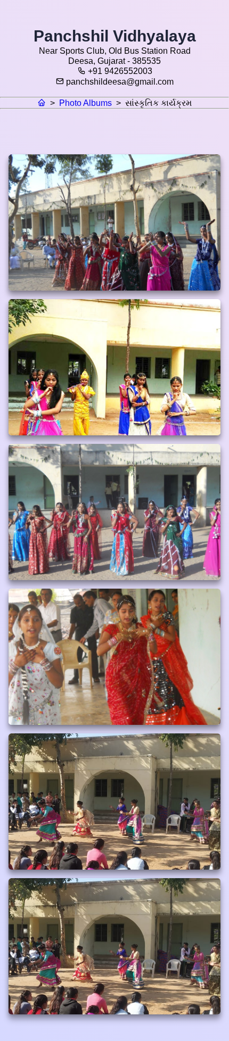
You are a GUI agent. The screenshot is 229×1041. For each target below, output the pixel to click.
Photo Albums (85, 103)
